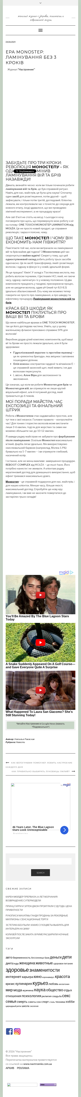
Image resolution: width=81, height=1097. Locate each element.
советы (32, 1001)
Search (40, 872)
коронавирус (48, 977)
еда (16, 963)
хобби (70, 1001)
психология (31, 996)
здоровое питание (63, 963)
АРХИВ (10, 1068)
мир (9, 989)
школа (25, 1005)
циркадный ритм (13, 1006)
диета (10, 963)
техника (60, 1001)
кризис (10, 983)
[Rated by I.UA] (22, 1084)
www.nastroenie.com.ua (37, 1063)
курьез (40, 983)
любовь (53, 983)
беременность (22, 957)
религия (47, 996)
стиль (52, 1002)
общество (54, 990)
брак (46, 957)
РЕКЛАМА (23, 1068)
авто (9, 957)
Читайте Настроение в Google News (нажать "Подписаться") (40, 725)
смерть (22, 1001)
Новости (20, 742)
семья (11, 1001)
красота (62, 976)
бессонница (37, 957)
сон (39, 1001)
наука (40, 989)
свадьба (57, 996)
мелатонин (64, 984)
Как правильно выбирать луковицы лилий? (41, 771)
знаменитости (44, 970)
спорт (45, 1001)
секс (66, 995)
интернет (13, 977)
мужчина (28, 990)
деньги (56, 957)
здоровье (17, 969)
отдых (68, 990)
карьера (27, 976)
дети (67, 956)
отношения (13, 996)
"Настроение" (26, 69)
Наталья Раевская (25, 739)
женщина (27, 963)
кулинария (23, 983)
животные (44, 963)
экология (34, 1006)
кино (38, 976)
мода (17, 990)
